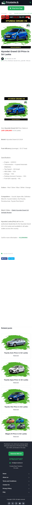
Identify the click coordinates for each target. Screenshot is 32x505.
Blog (10, 13)
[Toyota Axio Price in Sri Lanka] (16, 342)
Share (5, 258)
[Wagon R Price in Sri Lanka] (16, 422)
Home (4, 473)
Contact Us (6, 485)
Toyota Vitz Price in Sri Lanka (16, 407)
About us (5, 477)
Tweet (12, 258)
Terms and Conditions (9, 481)
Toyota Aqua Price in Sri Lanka (16, 380)
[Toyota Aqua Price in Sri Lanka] (16, 369)
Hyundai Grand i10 (8, 253)
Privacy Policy (7, 488)
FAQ (4, 492)
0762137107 (16, 459)
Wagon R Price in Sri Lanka (16, 434)
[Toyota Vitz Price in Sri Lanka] (16, 396)
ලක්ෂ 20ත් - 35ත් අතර (25, 60)
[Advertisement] (16, 78)
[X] (12, 503)
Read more (16, 355)
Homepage (4, 13)
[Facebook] (9, 503)
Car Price (5, 60)
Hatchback (10, 60)
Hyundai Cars (17, 60)
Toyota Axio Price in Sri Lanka (16, 353)
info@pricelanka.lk (17, 463)
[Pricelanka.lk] (10, 2)
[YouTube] (19, 503)
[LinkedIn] (23, 503)
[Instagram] (16, 503)
